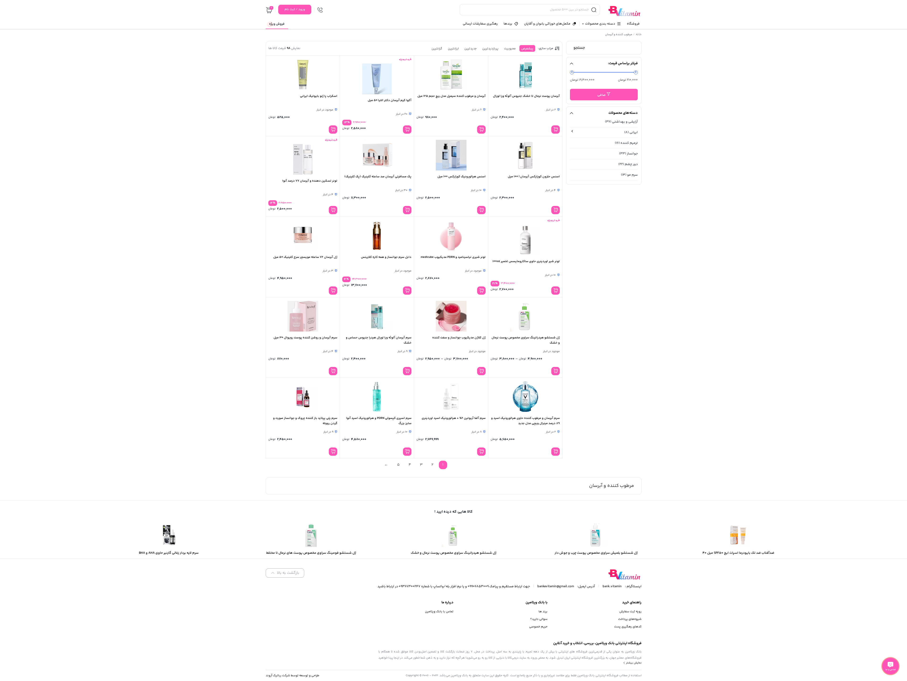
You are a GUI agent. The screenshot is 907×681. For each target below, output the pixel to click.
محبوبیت (510, 48)
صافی (601, 95)
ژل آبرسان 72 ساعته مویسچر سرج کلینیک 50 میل (305, 257)
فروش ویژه (277, 24)
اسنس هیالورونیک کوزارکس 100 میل (461, 176)
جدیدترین (470, 48)
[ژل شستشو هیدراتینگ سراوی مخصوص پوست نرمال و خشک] (525, 316)
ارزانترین (453, 48)
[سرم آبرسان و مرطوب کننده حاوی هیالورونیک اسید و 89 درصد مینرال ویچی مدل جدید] (525, 396)
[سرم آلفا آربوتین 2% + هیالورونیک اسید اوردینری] (451, 396)
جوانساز (632, 153)
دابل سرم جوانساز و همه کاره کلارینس (386, 257)
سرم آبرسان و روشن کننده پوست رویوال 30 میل (305, 337)
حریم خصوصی (538, 626)
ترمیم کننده (629, 143)
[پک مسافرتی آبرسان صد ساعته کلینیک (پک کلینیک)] (376, 155)
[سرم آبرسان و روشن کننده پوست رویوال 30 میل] (303, 316)
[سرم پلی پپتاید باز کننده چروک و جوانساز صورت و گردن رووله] (303, 396)
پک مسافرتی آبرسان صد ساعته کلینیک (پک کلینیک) (377, 176)
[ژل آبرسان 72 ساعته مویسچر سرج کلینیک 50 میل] (303, 235)
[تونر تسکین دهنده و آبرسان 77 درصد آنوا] (303, 159)
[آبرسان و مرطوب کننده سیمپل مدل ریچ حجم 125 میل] (451, 74)
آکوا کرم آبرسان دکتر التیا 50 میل (389, 100)
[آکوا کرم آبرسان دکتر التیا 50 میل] (376, 79)
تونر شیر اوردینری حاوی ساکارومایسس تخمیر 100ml (526, 261)
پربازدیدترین (490, 48)
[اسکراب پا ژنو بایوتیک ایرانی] (303, 74)
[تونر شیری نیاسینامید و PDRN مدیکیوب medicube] (451, 235)
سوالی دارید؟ (539, 619)
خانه (639, 34)
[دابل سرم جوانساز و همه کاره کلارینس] (376, 235)
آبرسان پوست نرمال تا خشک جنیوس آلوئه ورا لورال (526, 96)
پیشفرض (527, 48)
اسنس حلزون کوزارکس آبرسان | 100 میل (534, 176)
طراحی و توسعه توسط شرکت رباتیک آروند (292, 675)
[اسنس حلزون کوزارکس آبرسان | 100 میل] (525, 155)
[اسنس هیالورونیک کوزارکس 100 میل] (451, 155)
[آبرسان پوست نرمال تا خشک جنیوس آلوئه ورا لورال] (525, 74)
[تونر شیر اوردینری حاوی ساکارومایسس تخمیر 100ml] (525, 240)
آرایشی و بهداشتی (625, 121)
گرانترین (437, 48)
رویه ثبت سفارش (630, 611)
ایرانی (633, 132)
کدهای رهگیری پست (628, 626)
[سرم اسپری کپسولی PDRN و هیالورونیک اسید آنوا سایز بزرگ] (376, 396)
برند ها (543, 611)
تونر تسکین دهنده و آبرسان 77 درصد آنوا (309, 181)
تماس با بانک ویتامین (439, 611)
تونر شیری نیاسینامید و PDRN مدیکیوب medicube (453, 257)
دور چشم (631, 164)
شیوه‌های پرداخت (630, 619)
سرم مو (632, 175)
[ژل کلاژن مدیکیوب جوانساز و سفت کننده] (451, 316)
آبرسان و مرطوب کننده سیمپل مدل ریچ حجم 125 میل (451, 96)
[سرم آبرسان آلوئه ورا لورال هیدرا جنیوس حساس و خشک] (376, 316)
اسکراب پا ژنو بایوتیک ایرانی (318, 96)
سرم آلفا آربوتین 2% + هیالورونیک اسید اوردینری (454, 418)
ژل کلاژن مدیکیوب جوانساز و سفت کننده (459, 337)
